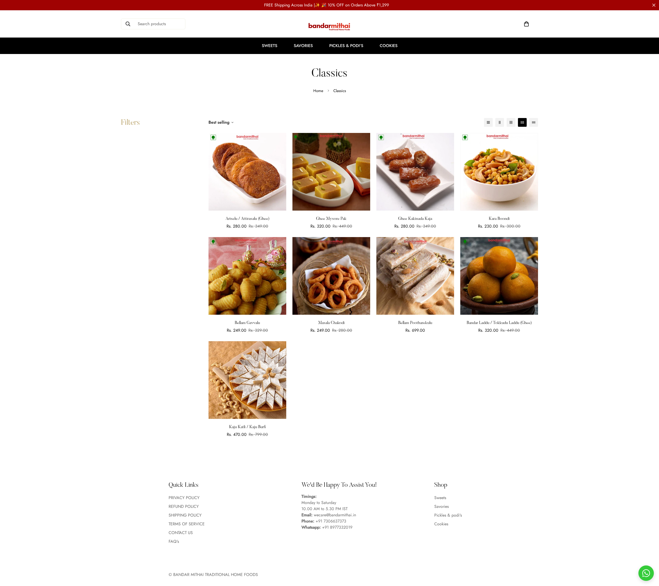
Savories (303, 46)
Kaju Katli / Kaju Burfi (247, 427)
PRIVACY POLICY (184, 498)
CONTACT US (181, 533)
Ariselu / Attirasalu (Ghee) (248, 219)
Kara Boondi (499, 219)
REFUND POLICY (184, 506)
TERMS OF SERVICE (187, 524)
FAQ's (174, 541)
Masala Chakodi (331, 323)
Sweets (269, 46)
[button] (526, 24)
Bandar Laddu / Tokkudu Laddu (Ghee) (499, 323)
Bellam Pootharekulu (415, 323)
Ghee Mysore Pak (331, 219)
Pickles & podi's (346, 46)
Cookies (388, 46)
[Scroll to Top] (649, 558)
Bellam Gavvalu (247, 323)
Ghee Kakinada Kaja (415, 219)
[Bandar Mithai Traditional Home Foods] (329, 26)
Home (318, 91)
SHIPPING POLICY (185, 515)
